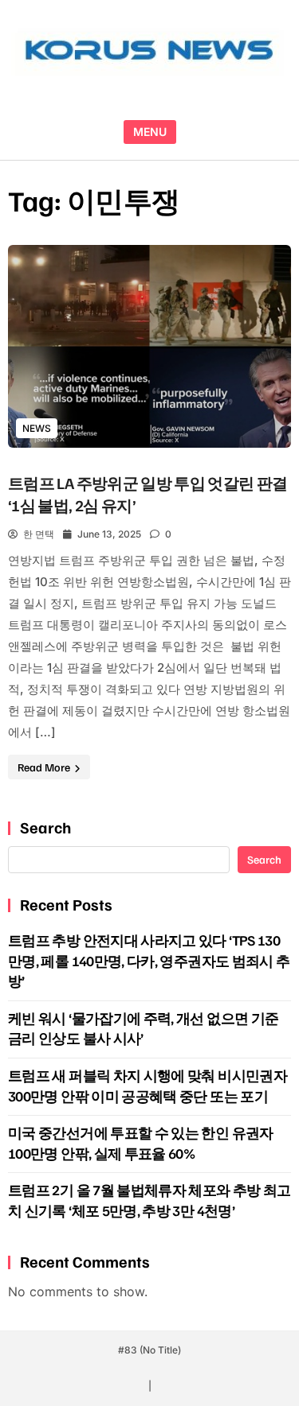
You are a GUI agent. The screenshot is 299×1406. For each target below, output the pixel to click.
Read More (45, 767)
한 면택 (38, 534)
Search (45, 827)
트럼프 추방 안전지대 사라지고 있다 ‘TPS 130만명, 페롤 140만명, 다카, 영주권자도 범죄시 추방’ (148, 960)
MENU (150, 131)
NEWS (36, 428)
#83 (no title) (149, 1350)
